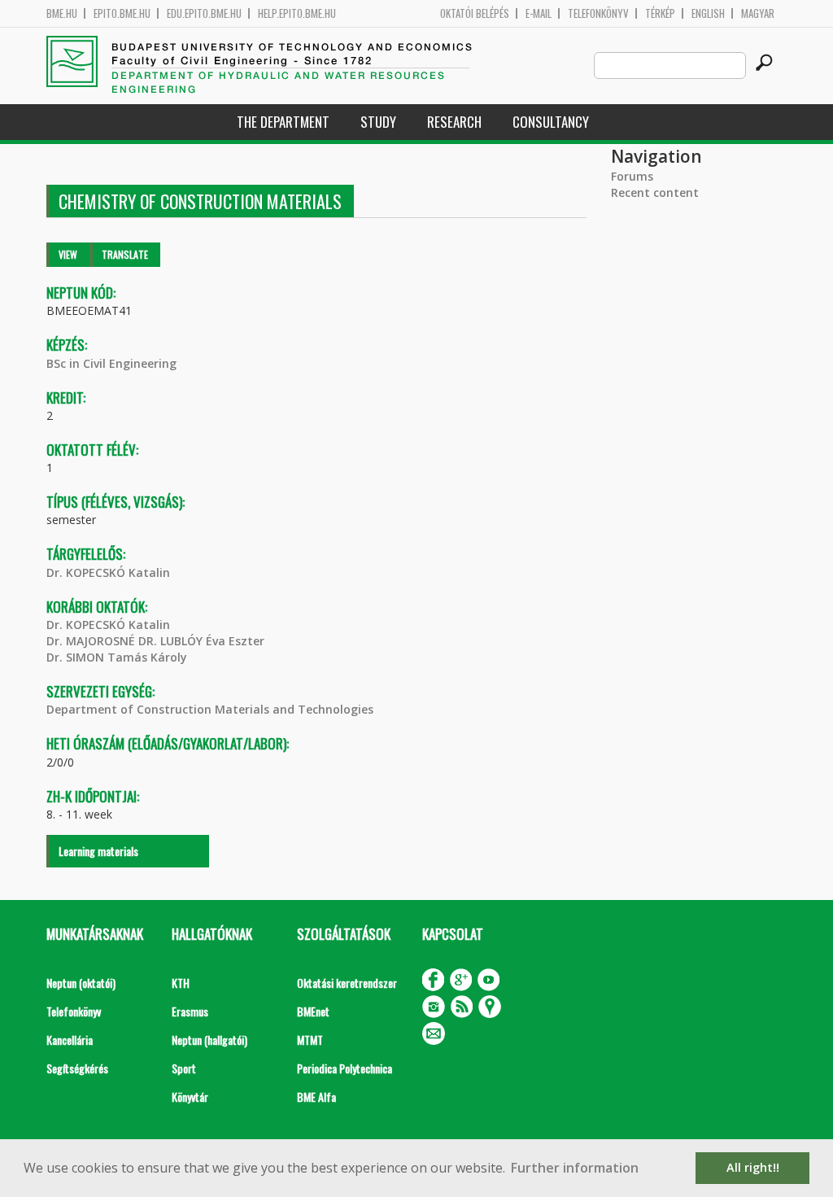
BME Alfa (316, 1096)
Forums (632, 176)
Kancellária (69, 1039)
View (68, 254)
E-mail (539, 13)
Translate (125, 254)
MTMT (310, 1039)
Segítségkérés (77, 1068)
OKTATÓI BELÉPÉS (474, 13)
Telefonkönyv (598, 13)
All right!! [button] (752, 1167)
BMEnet (313, 1011)
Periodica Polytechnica (344, 1068)
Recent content (655, 192)
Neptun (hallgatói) (209, 1039)
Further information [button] (575, 1168)
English (708, 13)
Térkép (660, 13)
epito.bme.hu (122, 13)
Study (378, 121)
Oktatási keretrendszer (347, 982)
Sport (184, 1068)
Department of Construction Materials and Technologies (209, 709)
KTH (181, 982)
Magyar (757, 13)
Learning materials (98, 850)
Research (454, 121)
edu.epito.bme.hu (204, 13)
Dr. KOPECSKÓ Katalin (108, 572)
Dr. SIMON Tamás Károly (116, 657)
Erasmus (190, 1011)
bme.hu (61, 13)
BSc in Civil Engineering (111, 363)
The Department (283, 121)
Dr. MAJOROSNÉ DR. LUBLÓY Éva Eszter (155, 641)
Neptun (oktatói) (81, 982)
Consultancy (550, 121)
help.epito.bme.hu (297, 13)
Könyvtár (190, 1096)
